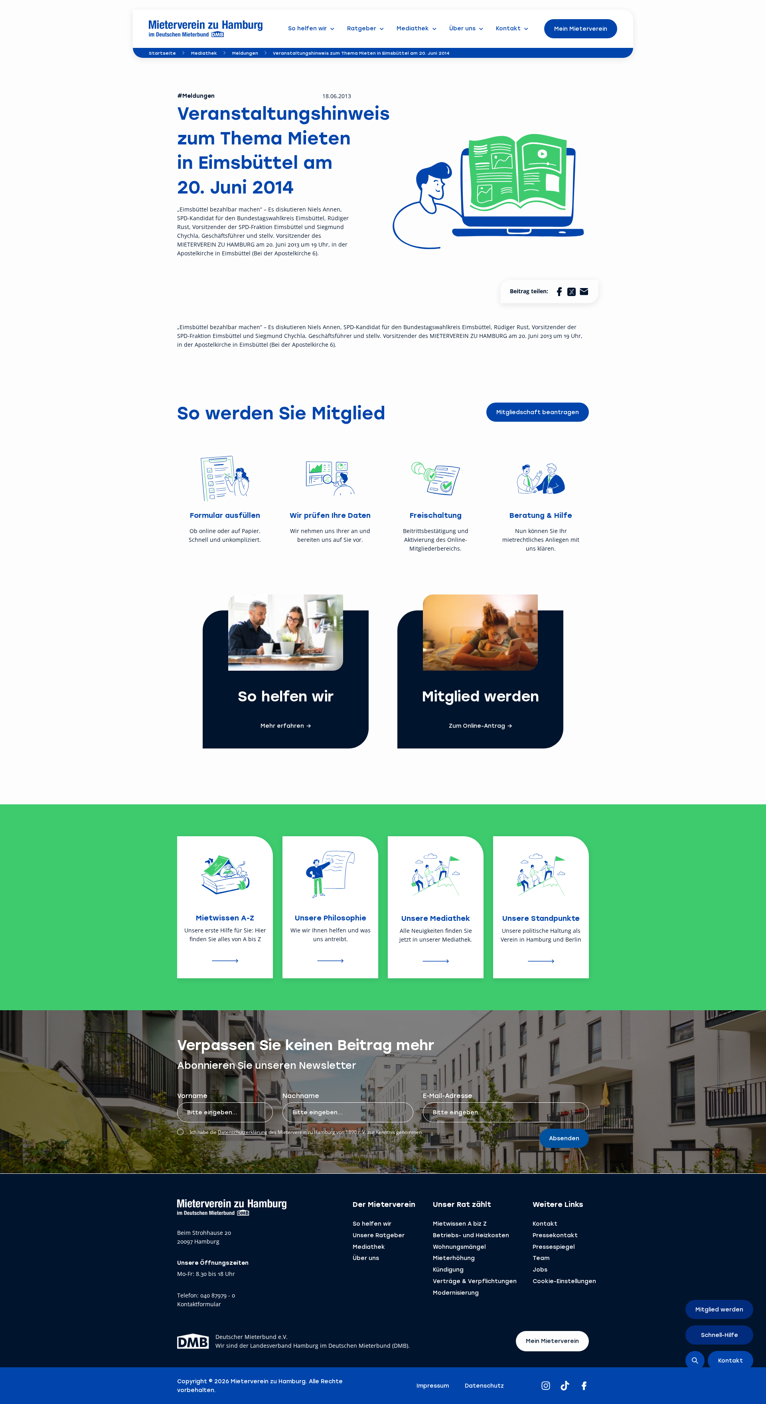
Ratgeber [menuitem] (361, 28)
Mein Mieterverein (580, 28)
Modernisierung (456, 1292)
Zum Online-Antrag (477, 726)
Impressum (433, 1385)
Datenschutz (484, 1385)
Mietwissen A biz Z (460, 1223)
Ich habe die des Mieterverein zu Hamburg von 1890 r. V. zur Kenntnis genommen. (306, 1132)
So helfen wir (372, 1223)
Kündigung (448, 1269)
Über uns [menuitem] (462, 28)
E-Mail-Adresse (447, 1095)
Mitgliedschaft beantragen (537, 412)
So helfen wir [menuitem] (307, 28)
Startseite (162, 53)
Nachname (300, 1095)
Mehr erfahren (282, 726)
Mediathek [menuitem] (413, 28)
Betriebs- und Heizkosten (471, 1235)
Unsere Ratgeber (379, 1235)
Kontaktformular (199, 1304)
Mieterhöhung (454, 1258)
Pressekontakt (555, 1235)
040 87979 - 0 (217, 1295)
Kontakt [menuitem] (508, 28)
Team (541, 1258)
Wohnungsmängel (459, 1246)
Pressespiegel (553, 1246)
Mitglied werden (719, 1309)
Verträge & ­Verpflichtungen (475, 1281)
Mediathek (204, 53)
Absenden (564, 1138)
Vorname (192, 1095)
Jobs (540, 1269)
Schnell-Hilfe (719, 1335)
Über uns (366, 1258)
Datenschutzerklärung (242, 1132)
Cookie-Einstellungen (564, 1281)
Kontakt (545, 1223)
